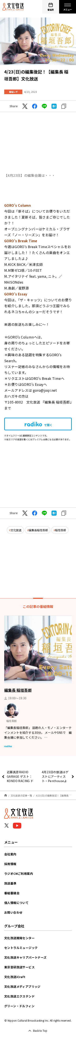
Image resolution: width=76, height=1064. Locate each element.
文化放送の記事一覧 (21, 795)
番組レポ (13, 91)
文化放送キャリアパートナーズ (25, 957)
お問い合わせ (13, 912)
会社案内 (10, 854)
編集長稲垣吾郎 (38, 530)
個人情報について (16, 903)
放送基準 (10, 883)
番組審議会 (11, 893)
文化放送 (16, 530)
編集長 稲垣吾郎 (18, 690)
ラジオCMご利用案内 (18, 873)
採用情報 (10, 864)
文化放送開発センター (19, 938)
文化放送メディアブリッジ (22, 986)
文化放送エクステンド (19, 996)
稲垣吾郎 (60, 530)
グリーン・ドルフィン (19, 1006)
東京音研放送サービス (19, 967)
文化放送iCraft (14, 977)
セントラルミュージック (21, 948)
